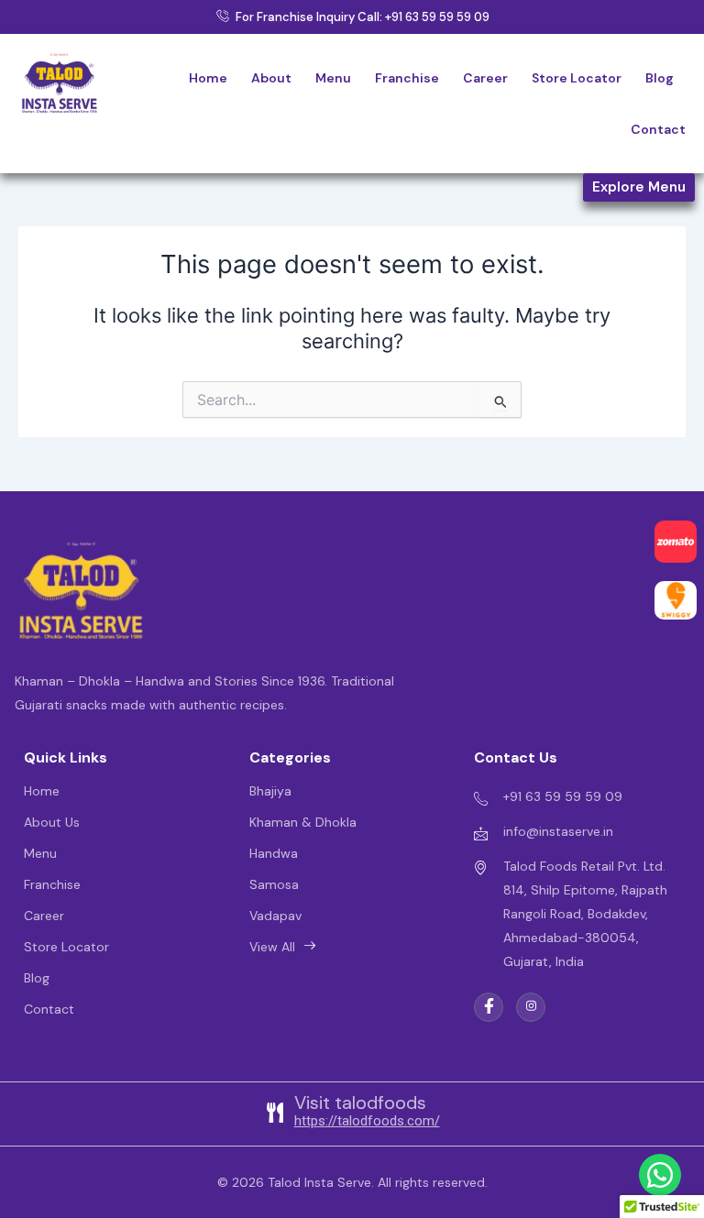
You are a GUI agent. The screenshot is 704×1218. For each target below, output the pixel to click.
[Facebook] (488, 1007)
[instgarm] (530, 1007)
